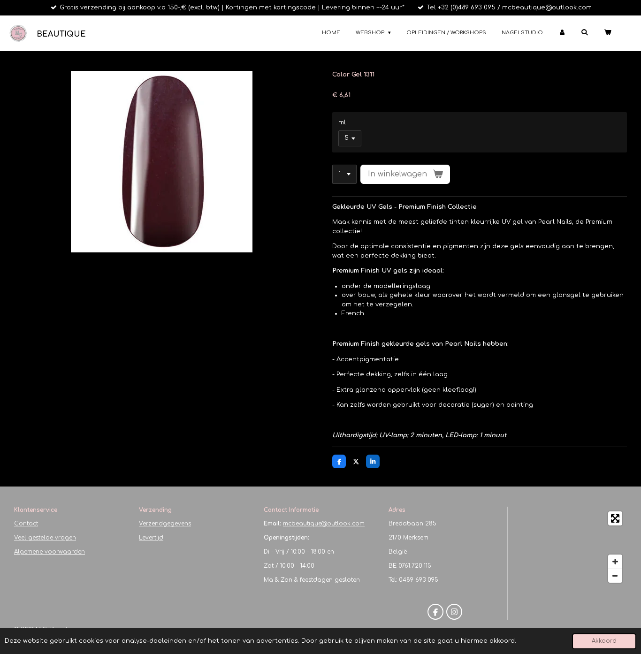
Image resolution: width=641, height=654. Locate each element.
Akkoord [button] (604, 641)
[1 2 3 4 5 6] (344, 174)
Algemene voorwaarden (49, 551)
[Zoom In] (615, 562)
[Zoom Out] (615, 576)
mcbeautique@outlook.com (324, 523)
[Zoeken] (584, 32)
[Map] (570, 547)
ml (342, 122)
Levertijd (151, 537)
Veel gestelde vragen (45, 537)
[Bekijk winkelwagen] (607, 33)
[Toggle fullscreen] (615, 518)
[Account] (562, 33)
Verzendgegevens (165, 523)
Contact (26, 523)
